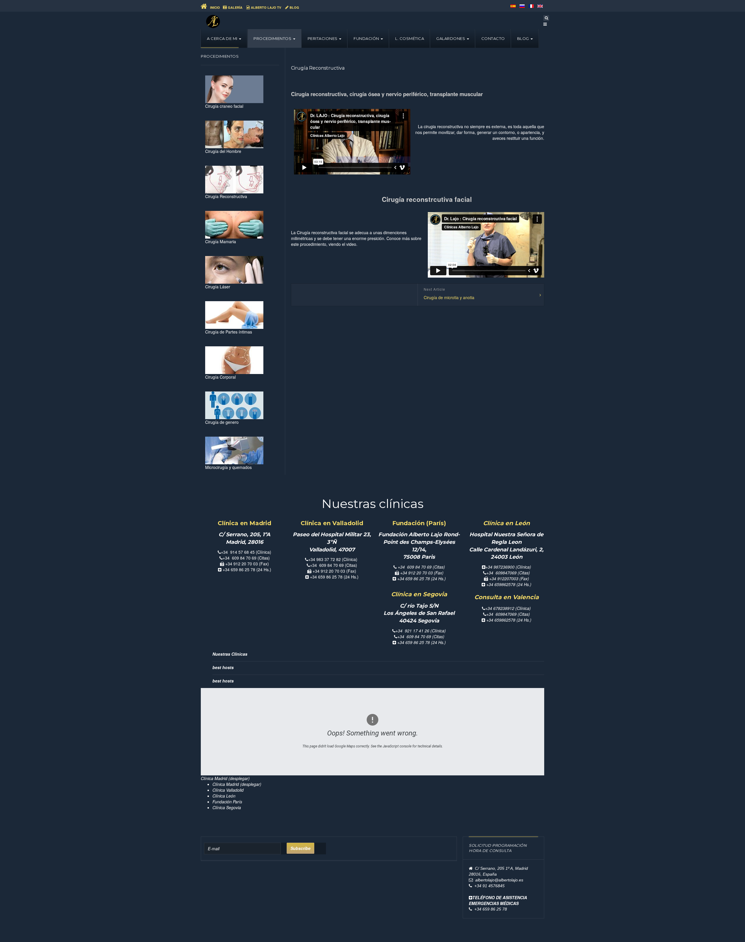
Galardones (451, 38)
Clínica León (223, 796)
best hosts (223, 667)
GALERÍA (235, 7)
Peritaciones (323, 38)
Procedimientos (272, 38)
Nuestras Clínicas (229, 654)
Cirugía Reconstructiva (318, 68)
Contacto (493, 38)
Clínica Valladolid (228, 790)
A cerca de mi (222, 38)
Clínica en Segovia (419, 594)
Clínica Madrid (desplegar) (236, 784)
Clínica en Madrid (244, 523)
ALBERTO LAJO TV (266, 7)
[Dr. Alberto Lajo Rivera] (213, 22)
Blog (523, 38)
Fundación (367, 38)
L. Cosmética (409, 38)
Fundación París (227, 802)
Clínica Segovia (226, 807)
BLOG (294, 7)
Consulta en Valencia (506, 597)
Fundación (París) (419, 523)
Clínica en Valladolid (332, 523)
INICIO (214, 7)
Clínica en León (506, 523)
